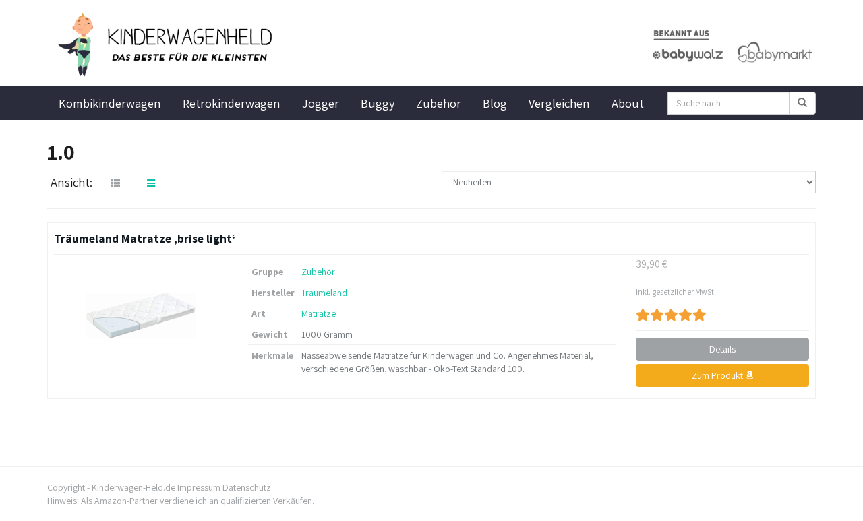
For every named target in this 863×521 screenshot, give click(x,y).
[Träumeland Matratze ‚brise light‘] (141, 315)
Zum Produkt (718, 375)
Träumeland (324, 292)
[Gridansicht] (115, 183)
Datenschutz (246, 487)
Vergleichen (559, 103)
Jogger (320, 103)
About (628, 103)
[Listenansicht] (151, 183)
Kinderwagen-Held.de (133, 487)
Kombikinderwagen (110, 103)
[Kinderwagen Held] (168, 45)
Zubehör (438, 103)
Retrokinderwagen (231, 103)
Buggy (377, 103)
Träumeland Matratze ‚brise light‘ (144, 238)
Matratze (318, 313)
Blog (495, 103)
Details (722, 349)
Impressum (198, 487)
